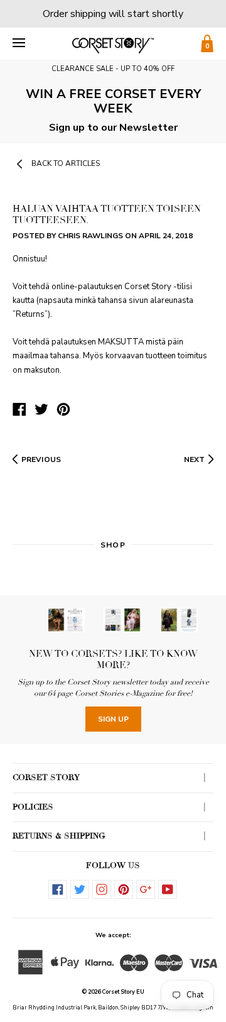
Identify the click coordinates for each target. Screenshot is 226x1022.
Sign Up (113, 719)
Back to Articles (65, 163)
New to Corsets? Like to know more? (113, 659)
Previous (41, 459)
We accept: (113, 935)
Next (194, 459)
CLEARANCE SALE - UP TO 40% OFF (113, 69)
